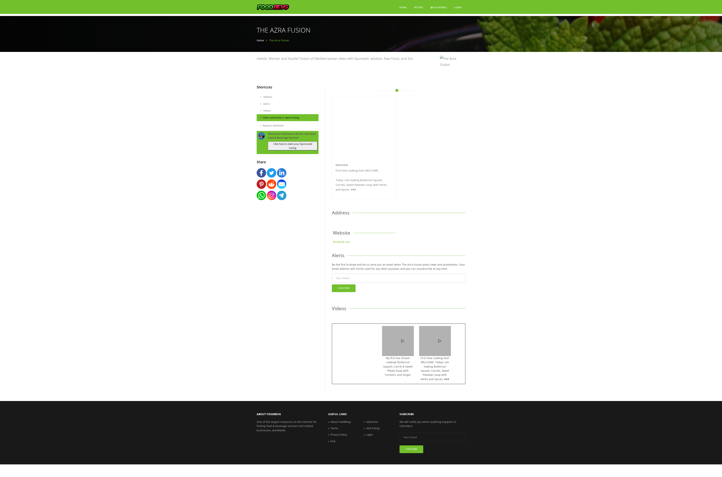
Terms (334, 428)
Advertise (372, 422)
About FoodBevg (340, 422)
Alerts (266, 104)
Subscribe (344, 288)
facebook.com (341, 242)
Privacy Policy (338, 434)
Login (458, 7)
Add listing (373, 428)
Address (267, 97)
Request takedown (273, 125)
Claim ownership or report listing (281, 117)
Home (403, 7)
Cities (419, 7)
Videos (267, 110)
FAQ (332, 441)
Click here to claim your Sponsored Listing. (292, 146)
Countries (440, 7)
